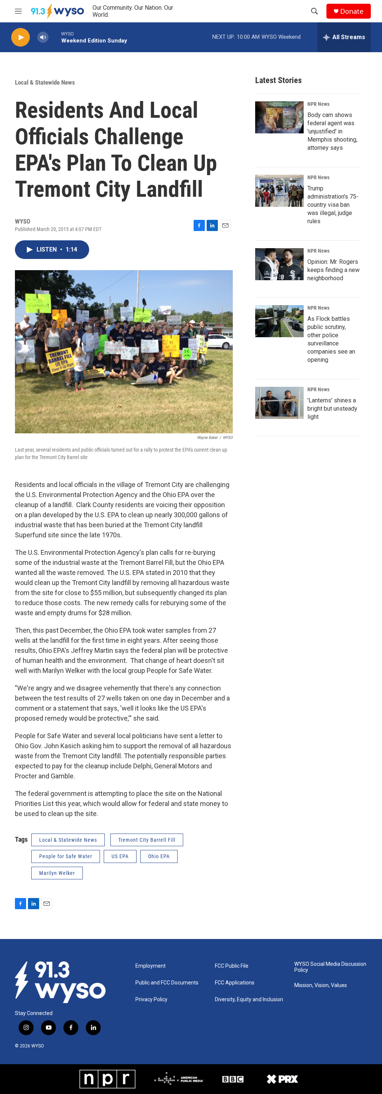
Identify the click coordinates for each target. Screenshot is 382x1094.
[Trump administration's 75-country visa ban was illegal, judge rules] (279, 191)
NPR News (318, 104)
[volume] (43, 37)
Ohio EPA (159, 856)
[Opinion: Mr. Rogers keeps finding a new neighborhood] (279, 264)
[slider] (55, 37)
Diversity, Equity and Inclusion (249, 999)
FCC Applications (234, 983)
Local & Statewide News (45, 82)
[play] (20, 37)
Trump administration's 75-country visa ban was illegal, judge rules (332, 205)
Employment (150, 966)
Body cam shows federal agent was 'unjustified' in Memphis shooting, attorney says (332, 131)
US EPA (120, 856)
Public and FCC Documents (166, 983)
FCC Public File (231, 966)
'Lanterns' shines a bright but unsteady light (332, 408)
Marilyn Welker (57, 873)
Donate (351, 11)
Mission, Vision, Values (320, 985)
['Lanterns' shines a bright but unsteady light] (279, 403)
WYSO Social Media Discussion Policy (330, 967)
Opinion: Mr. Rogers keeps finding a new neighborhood (333, 270)
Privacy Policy (151, 999)
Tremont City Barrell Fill (146, 840)
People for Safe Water (65, 856)
